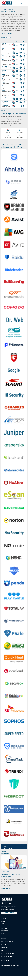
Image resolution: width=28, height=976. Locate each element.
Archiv (3, 110)
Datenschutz (8, 965)
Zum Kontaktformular (8, 912)
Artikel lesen (5, 888)
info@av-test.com (9, 950)
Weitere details (5, 141)
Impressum (16, 965)
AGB (2, 965)
